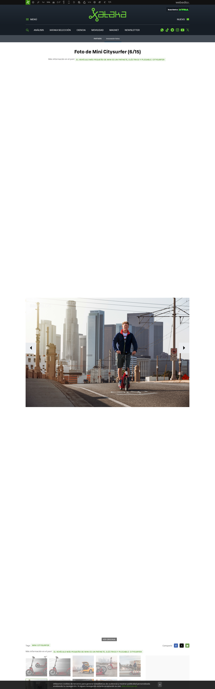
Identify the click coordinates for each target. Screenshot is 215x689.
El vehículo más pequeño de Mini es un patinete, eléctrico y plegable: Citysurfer (120, 59)
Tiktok (167, 30)
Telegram (172, 30)
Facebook (176, 645)
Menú (33, 19)
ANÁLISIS (39, 30)
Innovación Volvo (113, 38)
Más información (129, 686)
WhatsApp (162, 30)
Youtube (182, 30)
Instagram (177, 30)
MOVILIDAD (97, 30)
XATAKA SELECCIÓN (60, 30)
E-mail (187, 645)
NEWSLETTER (132, 30)
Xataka (107, 15)
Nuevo (181, 19)
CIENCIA (81, 30)
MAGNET (114, 30)
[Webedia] (182, 2)
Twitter (187, 30)
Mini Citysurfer (40, 645)
